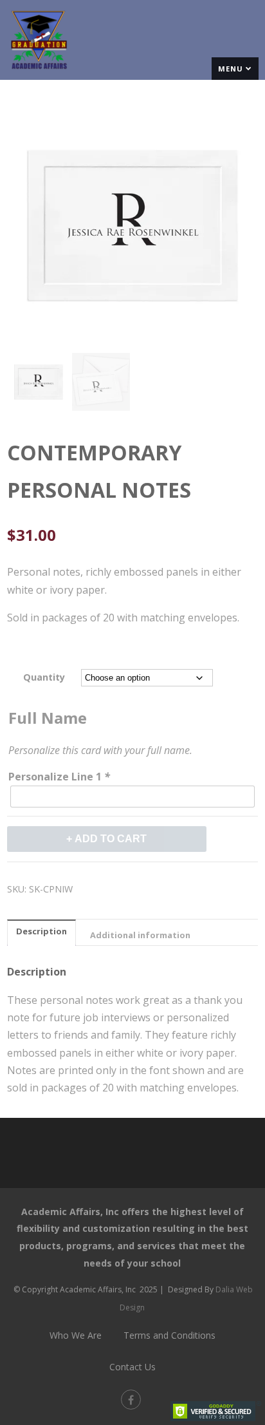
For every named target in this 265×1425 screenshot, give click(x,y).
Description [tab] (41, 931)
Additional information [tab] (140, 935)
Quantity (44, 677)
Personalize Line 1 (59, 776)
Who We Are (76, 1335)
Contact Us (132, 1367)
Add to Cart (111, 838)
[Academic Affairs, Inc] (38, 73)
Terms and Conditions (169, 1335)
